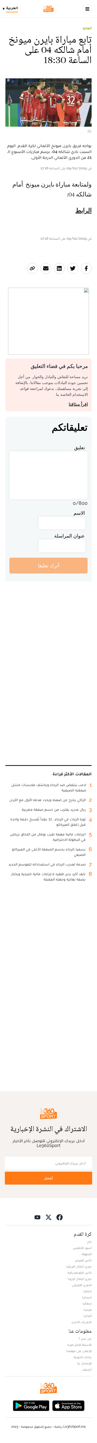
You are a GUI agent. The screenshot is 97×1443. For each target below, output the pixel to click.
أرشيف (87, 1369)
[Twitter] (48, 1217)
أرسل (48, 1178)
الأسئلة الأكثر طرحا (79, 1345)
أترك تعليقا (48, 565)
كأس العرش (83, 1260)
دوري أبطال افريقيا (79, 1266)
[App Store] (68, 1405)
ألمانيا (87, 28)
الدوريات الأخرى (81, 1322)
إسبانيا (87, 1297)
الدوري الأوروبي (82, 1285)
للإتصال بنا (84, 1363)
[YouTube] (37, 1217)
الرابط (83, 210)
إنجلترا (87, 1291)
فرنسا (88, 1310)
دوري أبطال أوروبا (80, 1279)
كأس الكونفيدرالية (80, 1272)
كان (89, 1242)
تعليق (79, 447)
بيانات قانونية (83, 1357)
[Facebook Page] (59, 1217)
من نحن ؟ (85, 1338)
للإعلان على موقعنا (79, 1351)
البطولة (87, 1254)
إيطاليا (87, 1303)
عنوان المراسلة (69, 536)
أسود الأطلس (82, 1248)
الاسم (79, 513)
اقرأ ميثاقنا (78, 404)
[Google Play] (31, 1405)
